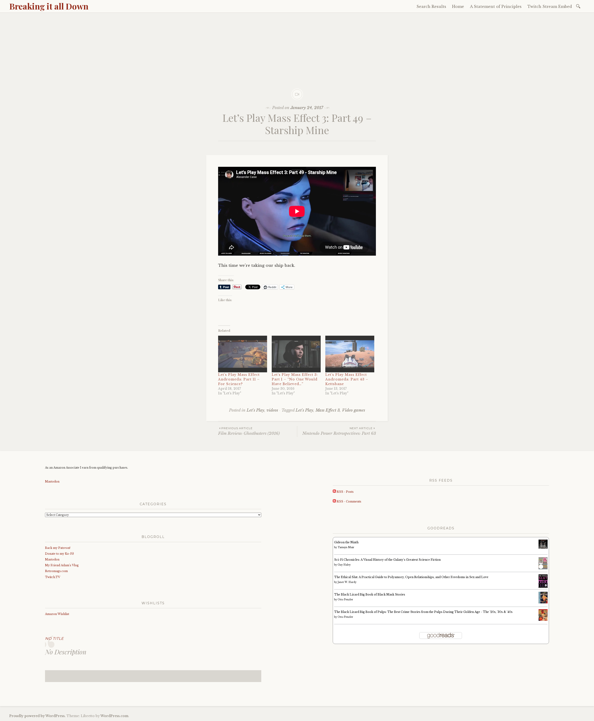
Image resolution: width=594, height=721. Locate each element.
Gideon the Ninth (346, 542)
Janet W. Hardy (347, 582)
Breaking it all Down (48, 6)
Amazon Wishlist (57, 614)
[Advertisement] (297, 47)
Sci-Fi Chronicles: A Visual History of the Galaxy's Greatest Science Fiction (387, 559)
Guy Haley (344, 564)
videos (272, 410)
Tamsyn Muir (346, 547)
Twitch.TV (52, 577)
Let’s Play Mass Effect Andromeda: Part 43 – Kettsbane (346, 379)
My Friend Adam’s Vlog (62, 565)
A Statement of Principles (496, 6)
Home (458, 6)
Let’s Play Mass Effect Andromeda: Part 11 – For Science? (239, 379)
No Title (54, 638)
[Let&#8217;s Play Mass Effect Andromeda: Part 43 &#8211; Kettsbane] (349, 354)
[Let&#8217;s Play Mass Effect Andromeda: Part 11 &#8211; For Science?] (242, 354)
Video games (353, 410)
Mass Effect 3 (328, 410)
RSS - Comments (348, 501)
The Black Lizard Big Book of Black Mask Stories (369, 594)
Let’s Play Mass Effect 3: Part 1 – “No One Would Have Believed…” (295, 379)
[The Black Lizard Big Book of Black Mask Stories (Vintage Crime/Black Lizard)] (543, 602)
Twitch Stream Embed (549, 6)
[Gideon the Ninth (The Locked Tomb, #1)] (543, 547)
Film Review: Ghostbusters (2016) (249, 431)
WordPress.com (114, 716)
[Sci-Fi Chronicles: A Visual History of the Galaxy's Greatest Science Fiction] (543, 568)
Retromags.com (56, 571)
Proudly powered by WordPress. (37, 716)
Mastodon (52, 481)
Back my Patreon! (57, 548)
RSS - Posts (345, 491)
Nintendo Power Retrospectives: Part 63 (339, 431)
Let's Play (255, 410)
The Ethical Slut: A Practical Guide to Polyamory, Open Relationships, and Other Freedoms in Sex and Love (411, 577)
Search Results (431, 6)
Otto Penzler (345, 599)
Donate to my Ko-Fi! (59, 553)
